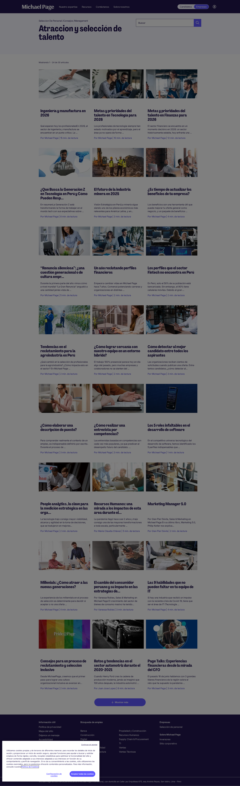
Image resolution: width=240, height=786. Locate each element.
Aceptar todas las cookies (82, 774)
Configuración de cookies (54, 775)
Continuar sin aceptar (89, 745)
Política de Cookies (30, 767)
